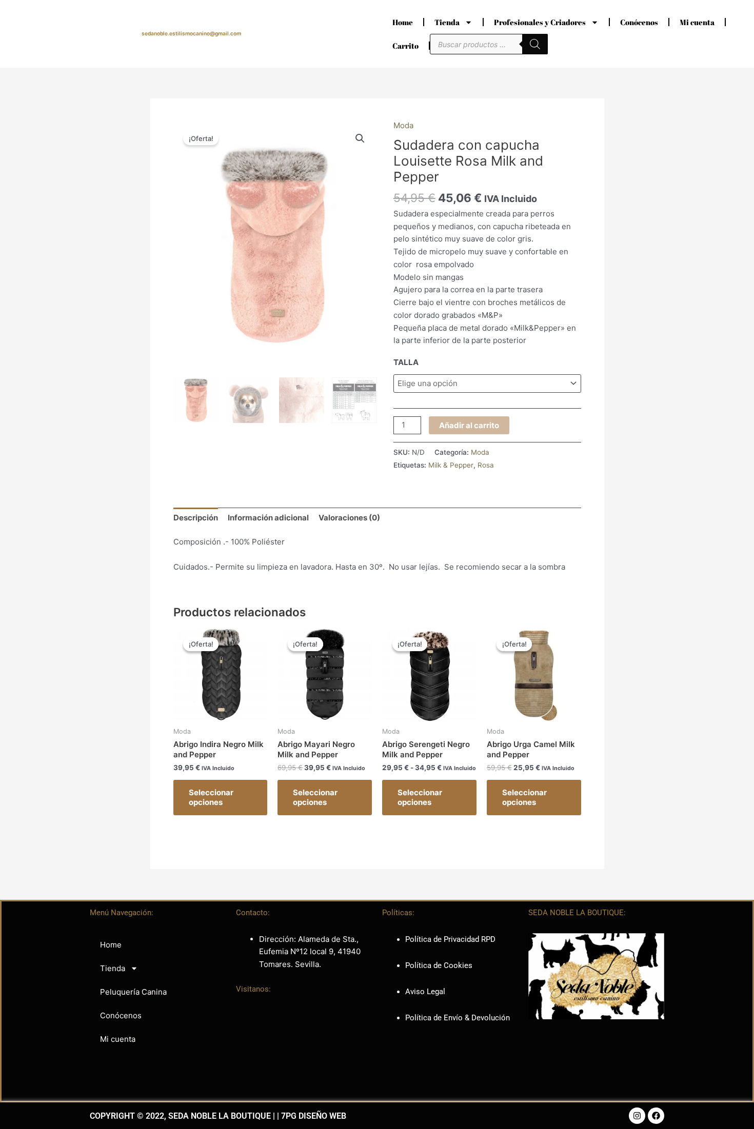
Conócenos (639, 22)
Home (402, 22)
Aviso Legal (425, 991)
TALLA (406, 362)
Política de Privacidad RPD (450, 939)
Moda (403, 125)
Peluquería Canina (133, 992)
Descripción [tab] (195, 517)
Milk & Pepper (450, 465)
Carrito (405, 46)
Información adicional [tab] (268, 517)
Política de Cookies (438, 965)
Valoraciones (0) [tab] (349, 517)
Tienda (447, 22)
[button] (360, 138)
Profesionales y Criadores (540, 22)
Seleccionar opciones (211, 798)
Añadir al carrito (469, 425)
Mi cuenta (697, 22)
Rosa (486, 465)
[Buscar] (535, 44)
